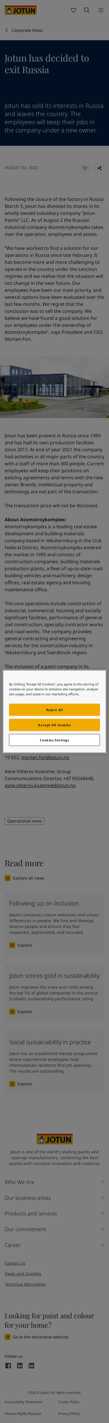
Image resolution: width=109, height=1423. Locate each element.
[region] (54, 711)
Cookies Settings (54, 740)
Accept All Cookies (54, 724)
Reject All (54, 709)
